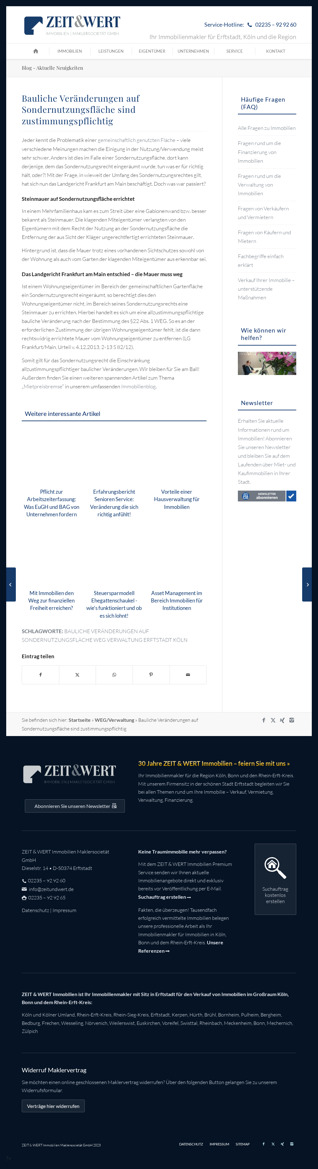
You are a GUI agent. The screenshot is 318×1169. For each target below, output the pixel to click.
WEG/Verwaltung (114, 720)
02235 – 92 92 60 (46, 880)
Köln (27, 1015)
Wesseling (72, 1023)
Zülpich (30, 1031)
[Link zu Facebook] (263, 720)
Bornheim (228, 1015)
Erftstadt (160, 1015)
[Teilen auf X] (77, 675)
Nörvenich (96, 1023)
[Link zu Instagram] (291, 720)
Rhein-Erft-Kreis (94, 1015)
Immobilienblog (138, 386)
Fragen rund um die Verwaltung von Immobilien (259, 184)
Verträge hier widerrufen (53, 1106)
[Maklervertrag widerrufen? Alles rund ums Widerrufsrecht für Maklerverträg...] (11, 584)
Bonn (259, 1023)
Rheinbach (210, 1023)
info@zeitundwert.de (51, 889)
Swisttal (189, 1023)
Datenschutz (35, 910)
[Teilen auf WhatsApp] (114, 675)
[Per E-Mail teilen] (188, 675)
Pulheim (250, 1015)
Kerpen (180, 1015)
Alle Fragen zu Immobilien (267, 128)
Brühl (210, 1015)
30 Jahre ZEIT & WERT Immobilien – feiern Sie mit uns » (214, 763)
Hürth (195, 1015)
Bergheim (271, 1015)
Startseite (80, 720)
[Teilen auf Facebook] (40, 675)
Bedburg (31, 1023)
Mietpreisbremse (43, 386)
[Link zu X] (273, 720)
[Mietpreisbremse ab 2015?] (307, 584)
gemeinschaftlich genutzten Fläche (136, 140)
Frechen (50, 1023)
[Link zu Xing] (282, 720)
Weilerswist (122, 1023)
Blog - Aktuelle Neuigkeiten (52, 67)
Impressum (64, 910)
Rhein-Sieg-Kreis (131, 1015)
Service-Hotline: (250, 24)
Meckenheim (238, 1023)
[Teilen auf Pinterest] (151, 675)
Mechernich (279, 1023)
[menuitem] (248, 25)
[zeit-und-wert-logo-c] (72, 24)
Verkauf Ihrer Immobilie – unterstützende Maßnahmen (266, 289)
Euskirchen (148, 1023)
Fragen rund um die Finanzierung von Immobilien (259, 152)
